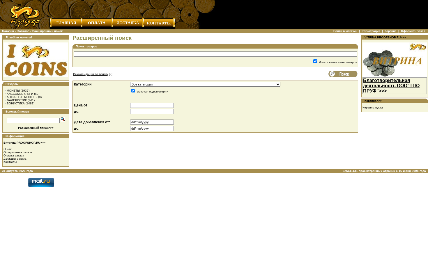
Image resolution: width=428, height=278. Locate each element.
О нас (7, 149)
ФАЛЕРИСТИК (17, 100)
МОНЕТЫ (13, 90)
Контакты (10, 161)
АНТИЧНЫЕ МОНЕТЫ (22, 97)
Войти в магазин (345, 31)
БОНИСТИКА (16, 103)
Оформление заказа (18, 152)
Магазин (8, 31)
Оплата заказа (13, 155)
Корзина (391, 31)
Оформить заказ (413, 31)
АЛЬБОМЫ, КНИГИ (20, 93)
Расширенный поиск (47, 31)
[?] (92, 74)
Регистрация (371, 31)
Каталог (23, 31)
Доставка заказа (14, 158)
